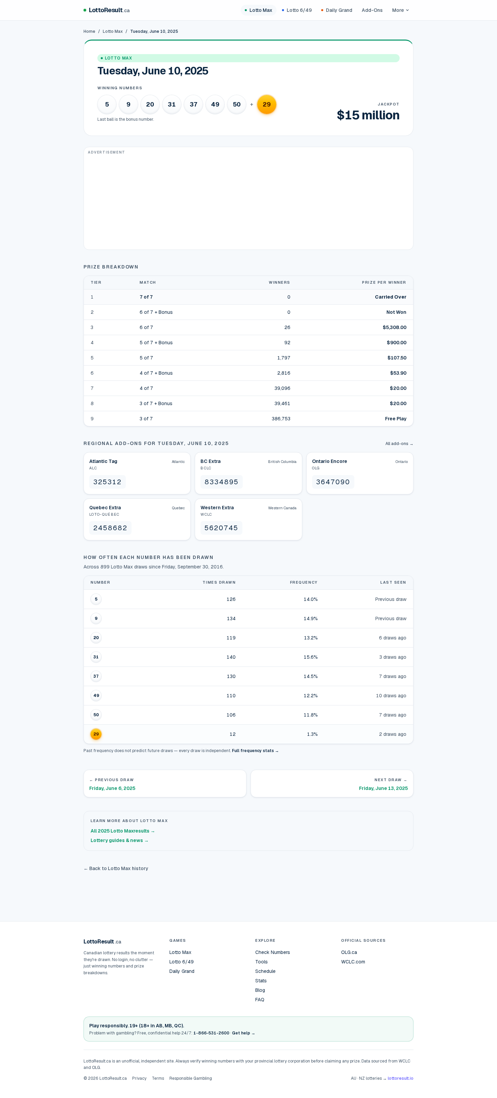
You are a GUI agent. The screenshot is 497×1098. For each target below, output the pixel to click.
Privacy (139, 1078)
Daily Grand (339, 10)
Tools (261, 962)
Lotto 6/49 (299, 10)
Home (89, 31)
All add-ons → (399, 443)
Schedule (265, 971)
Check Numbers (272, 952)
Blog (260, 990)
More (398, 10)
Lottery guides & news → (120, 840)
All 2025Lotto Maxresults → (123, 831)
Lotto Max (261, 10)
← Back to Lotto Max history (116, 868)
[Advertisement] (248, 202)
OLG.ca (349, 952)
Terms (158, 1078)
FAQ (259, 1000)
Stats (261, 981)
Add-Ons (372, 10)
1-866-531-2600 (211, 1033)
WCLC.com (353, 962)
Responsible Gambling (190, 1078)
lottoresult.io (400, 1078)
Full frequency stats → (255, 750)
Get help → (243, 1033)
